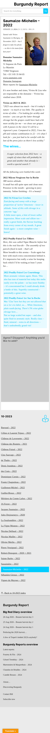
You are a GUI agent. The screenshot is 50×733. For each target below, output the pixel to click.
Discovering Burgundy (12, 687)
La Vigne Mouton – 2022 (13, 525)
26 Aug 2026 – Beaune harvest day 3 (18, 617)
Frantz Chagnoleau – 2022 (13, 482)
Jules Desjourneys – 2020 (13, 515)
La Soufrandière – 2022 (12, 520)
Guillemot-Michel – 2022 (13, 487)
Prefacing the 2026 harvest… (15, 632)
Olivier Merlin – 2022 (11, 542)
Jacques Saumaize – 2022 (13, 509)
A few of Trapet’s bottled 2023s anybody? (20, 637)
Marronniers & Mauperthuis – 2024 (17, 665)
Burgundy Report (31, 4)
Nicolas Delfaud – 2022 (12, 531)
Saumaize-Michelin (28, 84)
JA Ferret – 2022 (9, 504)
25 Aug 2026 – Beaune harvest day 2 (18, 622)
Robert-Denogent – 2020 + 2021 (16, 553)
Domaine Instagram (12, 81)
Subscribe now (9, 699)
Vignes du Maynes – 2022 (13, 580)
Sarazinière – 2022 (9, 564)
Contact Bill (8, 694)
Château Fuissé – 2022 (11, 449)
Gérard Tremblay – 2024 (13, 660)
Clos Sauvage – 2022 (11, 455)
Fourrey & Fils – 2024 (12, 654)
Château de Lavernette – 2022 (15, 438)
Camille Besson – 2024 (12, 675)
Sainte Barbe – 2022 (10, 558)
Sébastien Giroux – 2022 (12, 575)
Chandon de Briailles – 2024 (14, 670)
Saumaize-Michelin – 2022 (21, 23)
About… (6, 682)
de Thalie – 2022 (9, 460)
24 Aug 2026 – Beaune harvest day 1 (18, 627)
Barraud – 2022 (8, 427)
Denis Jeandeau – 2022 (12, 465)
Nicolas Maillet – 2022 (11, 536)
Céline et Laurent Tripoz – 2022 (16, 433)
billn (31, 29)
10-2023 (6, 416)
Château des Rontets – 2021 (14, 444)
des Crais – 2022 (9, 471)
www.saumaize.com (12, 77)
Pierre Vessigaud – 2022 (12, 547)
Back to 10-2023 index (15, 593)
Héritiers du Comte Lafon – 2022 (16, 498)
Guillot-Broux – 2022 (11, 493)
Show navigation (5, 4)
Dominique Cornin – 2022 (13, 476)
